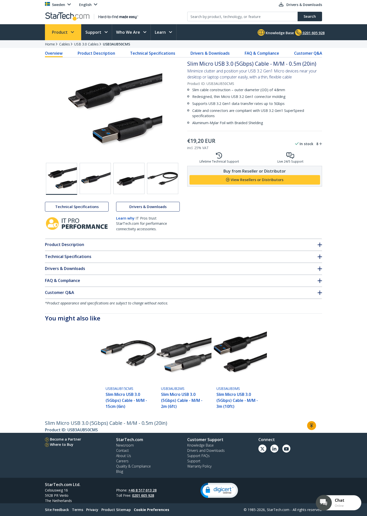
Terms (77, 509)
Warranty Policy (199, 466)
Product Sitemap (116, 509)
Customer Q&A (308, 53)
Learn (161, 32)
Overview (54, 53)
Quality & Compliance (133, 466)
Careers (122, 461)
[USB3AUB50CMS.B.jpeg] (95, 178)
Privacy (92, 509)
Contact (122, 450)
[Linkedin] (274, 449)
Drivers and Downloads (206, 450)
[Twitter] (262, 449)
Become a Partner (65, 439)
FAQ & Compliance (262, 53)
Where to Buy (61, 444)
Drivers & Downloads (210, 53)
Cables (64, 44)
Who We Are (128, 32)
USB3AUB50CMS (116, 44)
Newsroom (125, 445)
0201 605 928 (143, 495)
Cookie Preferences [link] (151, 509)
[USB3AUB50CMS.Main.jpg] (61, 179)
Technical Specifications (152, 53)
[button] (219, 490)
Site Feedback (57, 509)
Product (60, 32)
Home (50, 44)
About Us (123, 455)
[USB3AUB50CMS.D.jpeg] (162, 178)
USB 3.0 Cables (86, 44)
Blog (119, 471)
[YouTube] (286, 449)
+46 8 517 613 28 (142, 490)
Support (93, 32)
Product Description (96, 53)
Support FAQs (198, 455)
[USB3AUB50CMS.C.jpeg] (129, 178)
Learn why (125, 218)
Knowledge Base (279, 32)
